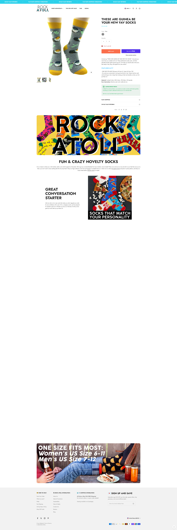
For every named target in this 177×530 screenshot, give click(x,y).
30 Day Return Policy (42, 507)
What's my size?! (40, 499)
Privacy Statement (40, 523)
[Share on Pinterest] (124, 109)
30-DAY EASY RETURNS (52, 2)
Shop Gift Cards (40, 509)
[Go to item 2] (44, 80)
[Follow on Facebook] (38, 518)
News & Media (56, 504)
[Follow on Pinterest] (48, 518)
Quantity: (103, 38)
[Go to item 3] (50, 80)
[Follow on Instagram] (45, 518)
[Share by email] (126, 109)
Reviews (55, 509)
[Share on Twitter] (121, 109)
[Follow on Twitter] (41, 518)
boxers (88, 168)
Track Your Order (40, 496)
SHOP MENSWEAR (57, 8)
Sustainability (56, 501)
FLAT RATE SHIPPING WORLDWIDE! (25, 2)
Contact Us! (56, 507)
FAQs (38, 501)
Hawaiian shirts (90, 170)
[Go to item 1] (39, 80)
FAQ (81, 8)
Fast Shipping (40, 504)
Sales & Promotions (57, 499)
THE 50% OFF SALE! (71, 8)
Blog (54, 512)
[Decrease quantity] (104, 41)
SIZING (87, 8)
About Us (55, 496)
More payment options (131, 55)
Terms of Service (48, 523)
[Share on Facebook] (119, 109)
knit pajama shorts (116, 168)
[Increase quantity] (109, 41)
